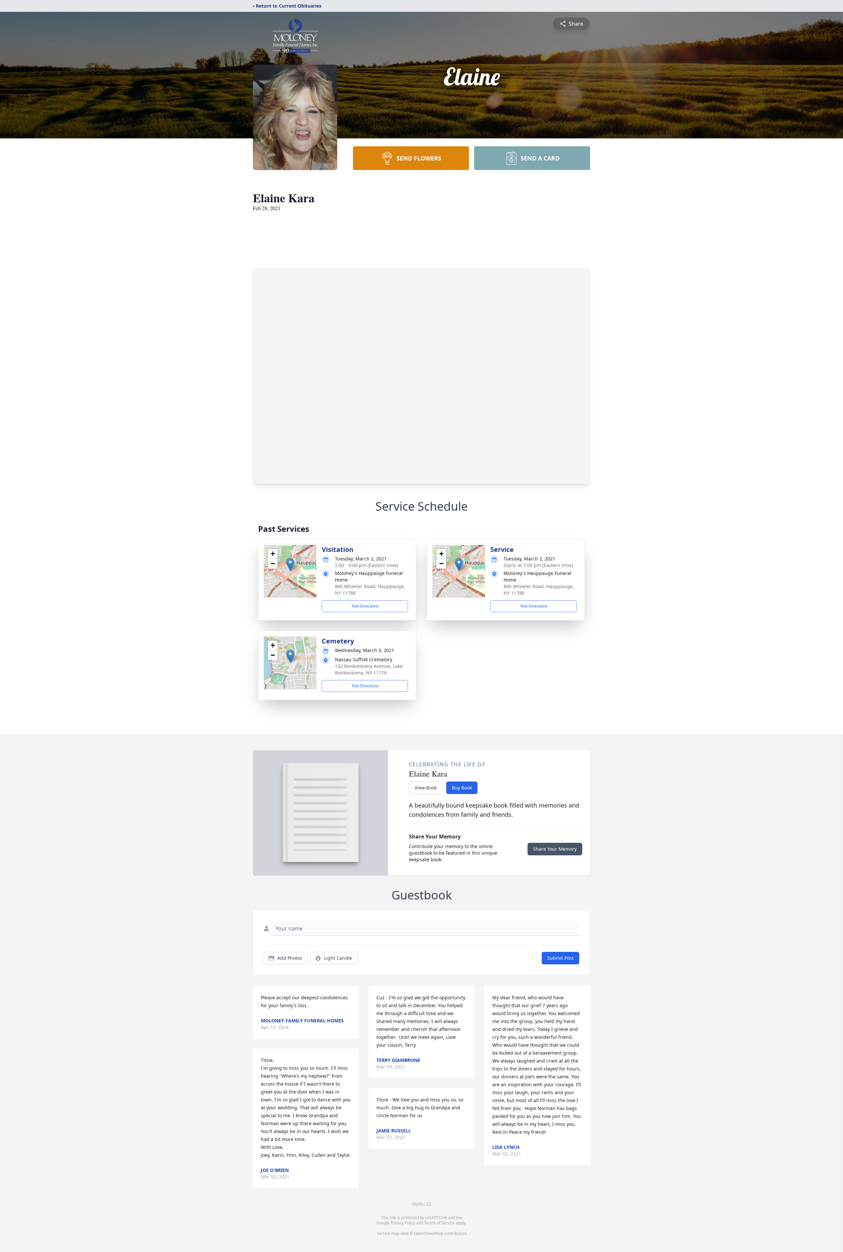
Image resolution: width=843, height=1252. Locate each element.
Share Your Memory (555, 849)
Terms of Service (439, 1223)
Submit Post (560, 958)
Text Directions (365, 606)
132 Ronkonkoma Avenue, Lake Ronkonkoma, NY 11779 (369, 669)
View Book (426, 787)
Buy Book (462, 787)
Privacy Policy (403, 1223)
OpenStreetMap (428, 1233)
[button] (290, 564)
